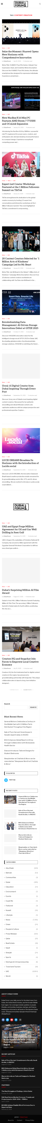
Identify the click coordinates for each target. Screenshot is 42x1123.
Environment (22, 892)
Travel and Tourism (22, 967)
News (22, 920)
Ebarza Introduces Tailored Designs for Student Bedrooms (25, 837)
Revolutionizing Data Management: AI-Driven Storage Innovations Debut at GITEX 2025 (20, 325)
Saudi (22, 948)
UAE (22, 971)
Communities (22, 877)
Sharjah (22, 953)
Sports (22, 957)
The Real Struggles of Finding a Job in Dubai (17, 1091)
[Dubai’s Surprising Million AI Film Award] (21, 570)
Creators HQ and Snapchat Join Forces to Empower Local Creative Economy (20, 662)
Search (7, 704)
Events (22, 896)
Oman (22, 924)
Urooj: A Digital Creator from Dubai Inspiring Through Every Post (19, 389)
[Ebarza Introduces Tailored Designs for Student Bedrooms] (10, 838)
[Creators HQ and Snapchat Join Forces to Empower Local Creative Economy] (21, 639)
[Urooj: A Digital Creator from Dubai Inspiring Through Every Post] (21, 366)
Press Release (22, 934)
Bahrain (22, 873)
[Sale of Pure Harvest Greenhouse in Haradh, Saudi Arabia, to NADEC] (10, 814)
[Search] (40, 4)
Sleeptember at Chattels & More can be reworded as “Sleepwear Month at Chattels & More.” (21, 761)
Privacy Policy (29, 1120)
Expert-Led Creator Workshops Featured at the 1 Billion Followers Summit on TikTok (20, 187)
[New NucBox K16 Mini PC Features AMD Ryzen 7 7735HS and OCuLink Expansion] (21, 98)
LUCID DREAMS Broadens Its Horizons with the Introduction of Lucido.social (20, 463)
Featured (22, 906)
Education (22, 887)
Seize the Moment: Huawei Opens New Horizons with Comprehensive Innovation (20, 54)
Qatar (22, 939)
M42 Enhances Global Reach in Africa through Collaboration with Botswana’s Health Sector (19, 742)
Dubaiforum (7, 61)
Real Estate (22, 943)
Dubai (22, 882)
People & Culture (22, 929)
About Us (11, 1120)
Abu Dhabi (22, 868)
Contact (19, 1120)
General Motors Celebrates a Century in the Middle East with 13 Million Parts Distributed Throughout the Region (19, 724)
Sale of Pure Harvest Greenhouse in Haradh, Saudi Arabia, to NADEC (27, 812)
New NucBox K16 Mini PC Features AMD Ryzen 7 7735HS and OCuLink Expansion (18, 121)
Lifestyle (22, 915)
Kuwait (22, 910)
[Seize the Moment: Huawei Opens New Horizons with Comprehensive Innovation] (21, 31)
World (22, 976)
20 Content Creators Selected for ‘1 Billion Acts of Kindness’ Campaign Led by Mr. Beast (20, 261)
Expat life (22, 901)
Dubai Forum (24, 1117)
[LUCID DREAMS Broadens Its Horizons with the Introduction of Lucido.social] (21, 440)
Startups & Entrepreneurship (22, 962)
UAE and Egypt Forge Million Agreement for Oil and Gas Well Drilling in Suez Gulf (19, 529)
